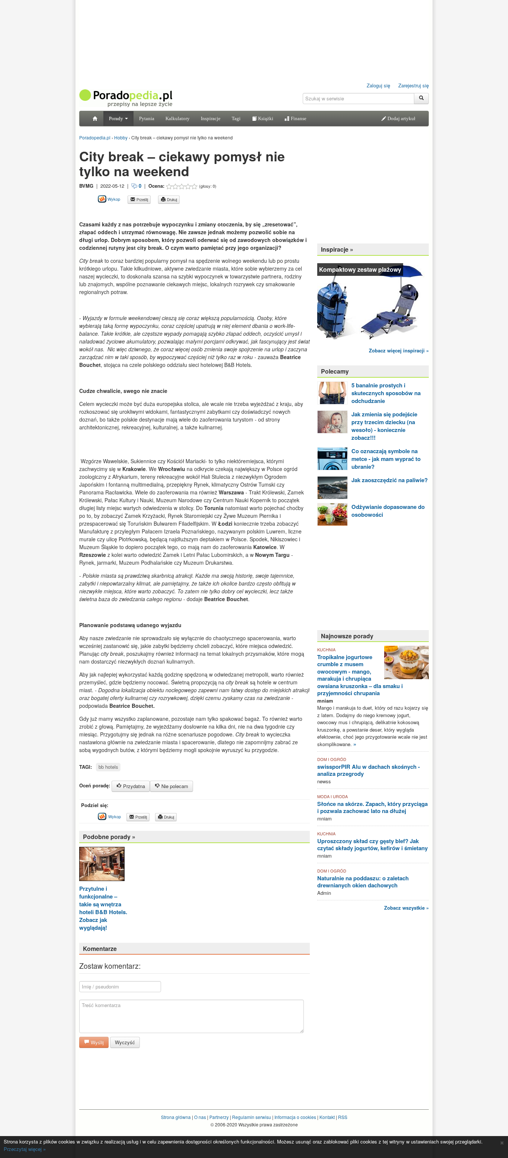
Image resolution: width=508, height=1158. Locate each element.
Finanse (298, 118)
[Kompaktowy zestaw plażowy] (373, 300)
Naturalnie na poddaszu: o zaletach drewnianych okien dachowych (363, 882)
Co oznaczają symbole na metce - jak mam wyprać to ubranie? (386, 459)
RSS (342, 1117)
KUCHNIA (326, 649)
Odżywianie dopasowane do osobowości (388, 511)
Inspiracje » (337, 249)
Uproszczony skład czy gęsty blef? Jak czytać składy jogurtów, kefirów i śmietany (372, 844)
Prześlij (141, 199)
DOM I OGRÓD (331, 759)
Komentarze (100, 948)
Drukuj (171, 199)
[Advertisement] (166, 212)
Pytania (146, 118)
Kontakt (327, 1117)
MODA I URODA (332, 796)
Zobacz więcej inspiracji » (399, 350)
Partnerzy (219, 1117)
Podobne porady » (109, 836)
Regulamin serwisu (251, 1117)
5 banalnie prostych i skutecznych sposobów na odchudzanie (386, 393)
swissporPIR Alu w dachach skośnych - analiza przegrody (368, 770)
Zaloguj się (378, 85)
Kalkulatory (177, 118)
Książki (265, 118)
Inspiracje (211, 118)
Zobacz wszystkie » (406, 907)
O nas (200, 1117)
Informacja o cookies (295, 1117)
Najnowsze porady (347, 636)
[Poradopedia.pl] (125, 97)
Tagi (236, 118)
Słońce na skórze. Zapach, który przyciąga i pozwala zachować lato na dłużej (372, 807)
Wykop (113, 199)
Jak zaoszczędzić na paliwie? (389, 480)
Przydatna (133, 786)
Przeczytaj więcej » (25, 1148)
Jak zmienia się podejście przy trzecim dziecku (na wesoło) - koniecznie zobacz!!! (384, 426)
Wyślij (96, 1042)
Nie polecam (174, 786)
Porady (116, 118)
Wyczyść (125, 1042)
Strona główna (176, 1117)
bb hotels (108, 766)
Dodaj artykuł (400, 118)
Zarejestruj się (413, 85)
